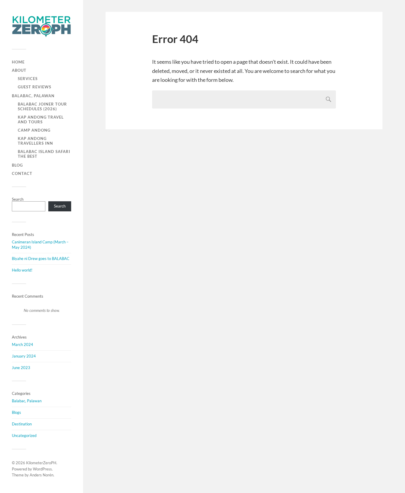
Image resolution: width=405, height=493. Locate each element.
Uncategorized (24, 435)
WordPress (42, 469)
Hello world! (22, 270)
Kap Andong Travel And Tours (41, 119)
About (19, 70)
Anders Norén (41, 475)
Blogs (16, 412)
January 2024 (24, 356)
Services (28, 78)
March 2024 (22, 344)
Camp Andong (34, 130)
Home (18, 62)
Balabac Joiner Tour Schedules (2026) (42, 106)
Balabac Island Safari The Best (44, 154)
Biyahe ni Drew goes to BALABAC (40, 258)
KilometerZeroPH (41, 462)
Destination (22, 424)
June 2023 (21, 367)
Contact (22, 173)
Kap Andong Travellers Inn (35, 141)
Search (17, 199)
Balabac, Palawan (33, 95)
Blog (17, 165)
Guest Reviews (34, 86)
